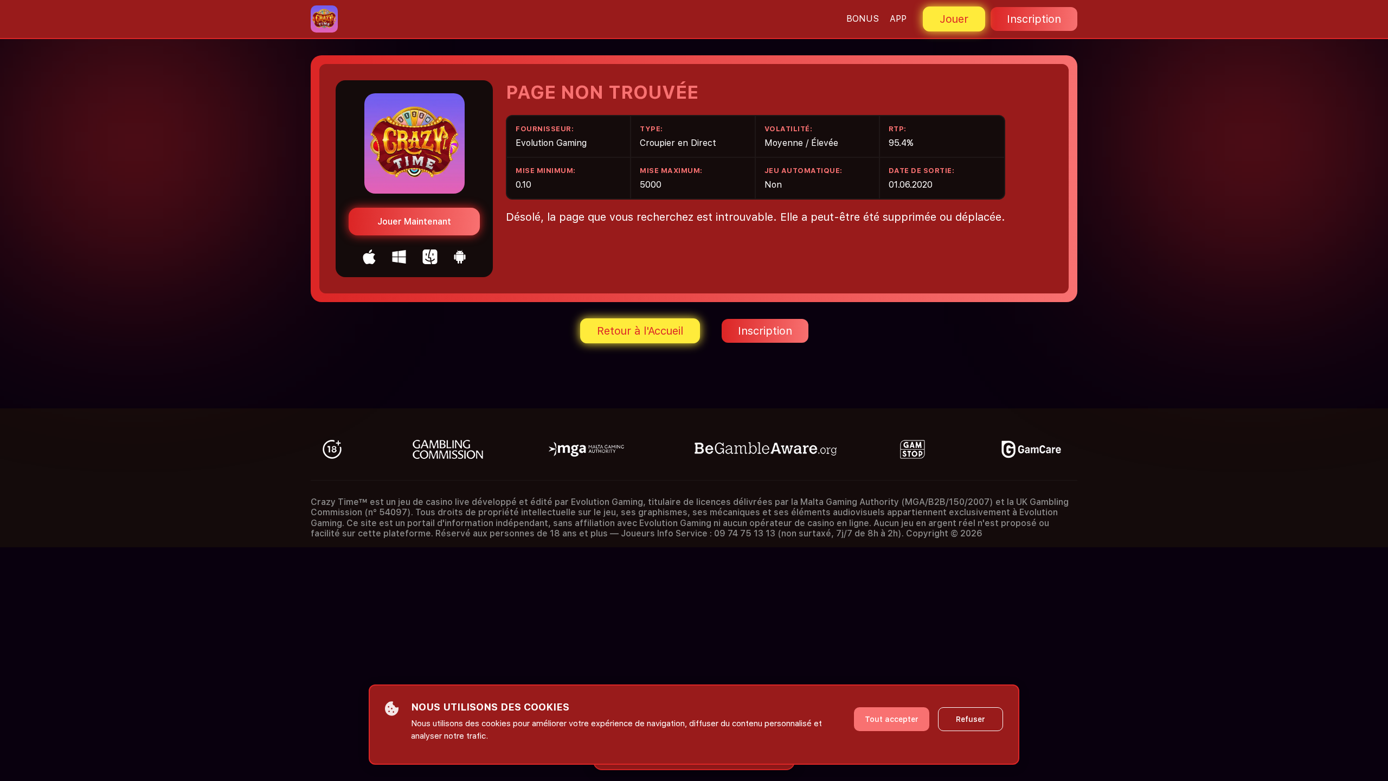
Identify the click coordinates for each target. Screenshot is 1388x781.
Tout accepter (891, 719)
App (898, 19)
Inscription (1034, 18)
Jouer (954, 18)
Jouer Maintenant (414, 221)
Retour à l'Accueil (640, 330)
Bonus (862, 19)
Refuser (970, 719)
